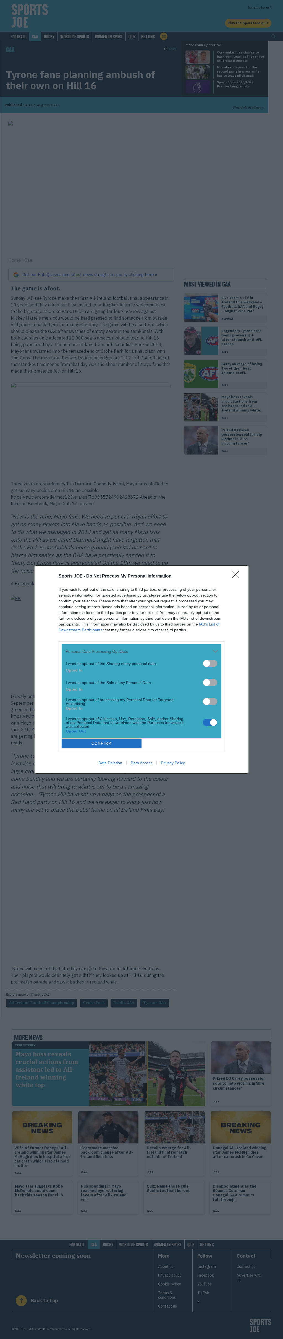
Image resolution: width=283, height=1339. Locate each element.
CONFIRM (101, 743)
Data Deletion (110, 763)
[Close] (237, 576)
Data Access (141, 763)
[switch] (210, 663)
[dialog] (141, 669)
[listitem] (141, 651)
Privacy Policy (173, 763)
